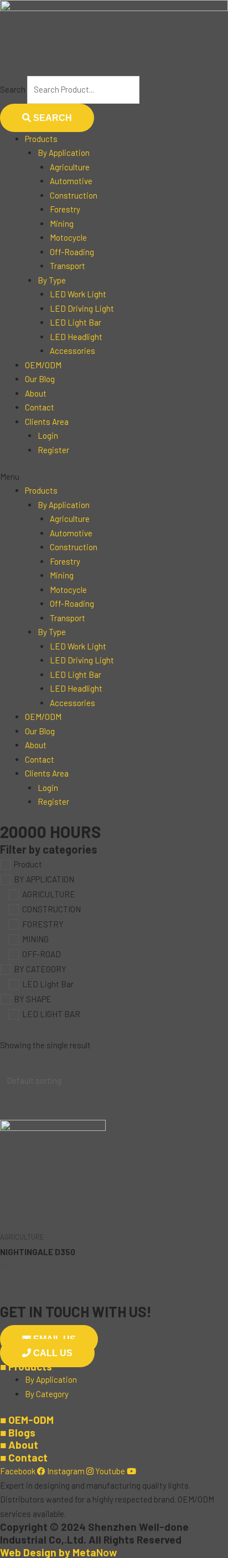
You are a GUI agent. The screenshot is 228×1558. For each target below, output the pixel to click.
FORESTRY (43, 925)
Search (12, 89)
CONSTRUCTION (51, 910)
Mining (62, 224)
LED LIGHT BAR (51, 1014)
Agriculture (70, 167)
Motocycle (68, 237)
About (35, 393)
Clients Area (47, 422)
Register (53, 450)
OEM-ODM (27, 1419)
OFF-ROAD (41, 954)
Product (28, 865)
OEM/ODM (43, 365)
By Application (64, 153)
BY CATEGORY (40, 969)
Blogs (17, 1432)
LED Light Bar (75, 322)
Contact (39, 407)
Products (41, 139)
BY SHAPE (32, 999)
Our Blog (40, 379)
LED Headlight (76, 337)
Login (48, 435)
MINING (35, 939)
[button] (114, 477)
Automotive (71, 181)
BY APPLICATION (44, 880)
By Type (52, 280)
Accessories (72, 351)
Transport (67, 266)
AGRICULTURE (48, 895)
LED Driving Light (82, 308)
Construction (73, 195)
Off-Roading (72, 252)
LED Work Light (78, 294)
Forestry (65, 209)
